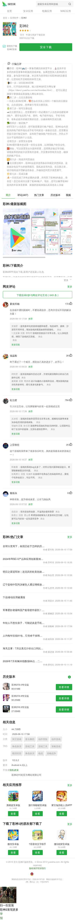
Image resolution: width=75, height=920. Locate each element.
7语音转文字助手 (37, 844)
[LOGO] (9, 3)
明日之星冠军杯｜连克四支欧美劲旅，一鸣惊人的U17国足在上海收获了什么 (23, 571)
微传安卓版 (13, 844)
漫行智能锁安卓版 (37, 805)
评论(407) (22, 195)
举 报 (1, 916)
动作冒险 (42, 739)
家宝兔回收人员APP (61, 805)
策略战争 (51, 753)
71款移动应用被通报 (14, 597)
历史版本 (55, 195)
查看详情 (64, 687)
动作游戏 (56, 739)
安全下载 (46, 47)
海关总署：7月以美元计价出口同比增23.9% (23, 648)
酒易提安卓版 (13, 805)
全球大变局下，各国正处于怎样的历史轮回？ (23, 546)
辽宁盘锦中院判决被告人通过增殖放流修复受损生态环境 (23, 584)
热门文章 (39, 195)
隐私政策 (14, 770)
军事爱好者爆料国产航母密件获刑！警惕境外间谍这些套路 (23, 610)
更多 (69, 286)
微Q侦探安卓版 (61, 844)
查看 (13, 813)
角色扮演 (16, 746)
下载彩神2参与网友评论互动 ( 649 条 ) (37, 295)
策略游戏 (56, 746)
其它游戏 (16, 739)
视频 (68, 195)
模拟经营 (16, 753)
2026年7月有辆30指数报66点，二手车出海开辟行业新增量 (23, 661)
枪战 (40, 753)
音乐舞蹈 (29, 739)
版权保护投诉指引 (37, 868)
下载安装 (41, 34)
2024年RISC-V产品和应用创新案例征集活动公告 (23, 559)
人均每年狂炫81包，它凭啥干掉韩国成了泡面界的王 (23, 635)
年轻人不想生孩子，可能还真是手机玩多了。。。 (23, 622)
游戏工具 (29, 746)
